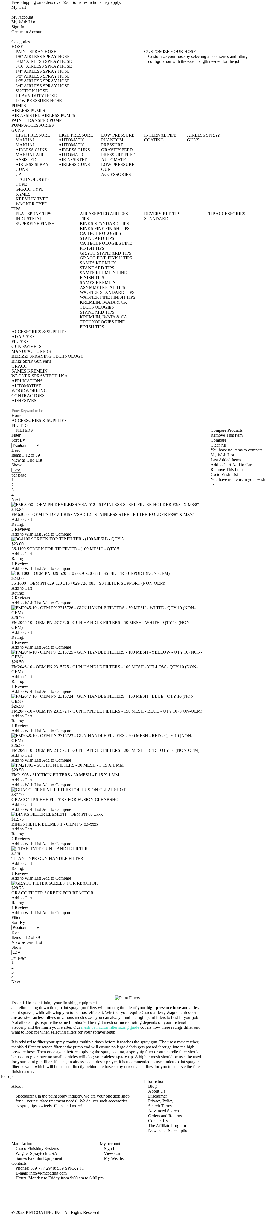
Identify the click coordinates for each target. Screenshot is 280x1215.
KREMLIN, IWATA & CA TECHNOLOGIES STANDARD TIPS (103, 307)
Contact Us (158, 1120)
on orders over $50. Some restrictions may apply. (66, 2)
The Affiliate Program (167, 1125)
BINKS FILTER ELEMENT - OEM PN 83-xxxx (54, 824)
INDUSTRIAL (29, 218)
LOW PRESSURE (118, 135)
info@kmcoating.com (48, 1173)
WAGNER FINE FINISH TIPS (107, 297)
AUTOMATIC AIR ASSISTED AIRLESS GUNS (74, 159)
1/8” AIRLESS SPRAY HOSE (43, 56)
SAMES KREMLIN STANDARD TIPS (98, 265)
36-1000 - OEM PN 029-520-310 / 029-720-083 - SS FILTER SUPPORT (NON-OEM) (88, 583)
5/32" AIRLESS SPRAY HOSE (44, 61)
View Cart (113, 1153)
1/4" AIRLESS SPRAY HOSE (43, 71)
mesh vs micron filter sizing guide (110, 1027)
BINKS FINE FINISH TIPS (105, 228)
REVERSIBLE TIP (161, 213)
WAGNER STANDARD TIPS (107, 292)
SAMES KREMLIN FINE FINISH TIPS (103, 275)
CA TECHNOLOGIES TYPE (33, 179)
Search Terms (160, 1106)
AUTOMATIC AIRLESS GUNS (74, 147)
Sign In (17, 27)
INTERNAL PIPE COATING (160, 137)
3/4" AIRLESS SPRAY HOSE (43, 86)
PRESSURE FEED (118, 154)
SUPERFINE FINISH (35, 223)
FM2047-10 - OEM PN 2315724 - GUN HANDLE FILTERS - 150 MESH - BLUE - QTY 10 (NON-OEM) (106, 711)
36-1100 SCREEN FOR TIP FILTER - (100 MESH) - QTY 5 (65, 548)
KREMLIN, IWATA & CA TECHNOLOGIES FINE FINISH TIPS (103, 322)
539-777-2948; (43, 1168)
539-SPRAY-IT (70, 1168)
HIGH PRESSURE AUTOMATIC (76, 137)
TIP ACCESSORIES (226, 213)
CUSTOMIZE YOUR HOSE (170, 51)
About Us (156, 1091)
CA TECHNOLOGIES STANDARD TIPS (100, 236)
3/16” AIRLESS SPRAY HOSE (44, 66)
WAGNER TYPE (31, 204)
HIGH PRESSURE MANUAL (33, 137)
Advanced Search (163, 1110)
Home (16, 415)
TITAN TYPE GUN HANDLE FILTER (47, 858)
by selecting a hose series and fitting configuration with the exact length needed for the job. (197, 59)
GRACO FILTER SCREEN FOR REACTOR (52, 893)
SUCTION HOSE (32, 90)
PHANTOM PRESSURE (112, 142)
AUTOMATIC (114, 159)
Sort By (18, 440)
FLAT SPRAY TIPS (33, 213)
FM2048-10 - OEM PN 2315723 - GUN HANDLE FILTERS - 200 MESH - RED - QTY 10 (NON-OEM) (105, 750)
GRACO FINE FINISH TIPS (106, 258)
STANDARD (156, 218)
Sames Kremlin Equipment (39, 1158)
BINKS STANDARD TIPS (104, 223)
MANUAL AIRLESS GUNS (31, 147)
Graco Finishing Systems (37, 1148)
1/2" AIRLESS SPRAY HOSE (43, 81)
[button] (26, 534)
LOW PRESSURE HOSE (39, 100)
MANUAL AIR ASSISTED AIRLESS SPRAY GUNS (32, 162)
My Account (22, 17)
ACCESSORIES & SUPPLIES (39, 420)
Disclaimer (157, 1096)
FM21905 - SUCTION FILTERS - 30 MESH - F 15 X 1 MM (65, 775)
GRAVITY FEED (117, 149)
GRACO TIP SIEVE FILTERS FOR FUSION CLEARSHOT (66, 799)
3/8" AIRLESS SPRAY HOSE (43, 76)
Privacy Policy (160, 1101)
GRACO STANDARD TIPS (105, 253)
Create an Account (27, 31)
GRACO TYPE (30, 189)
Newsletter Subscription (168, 1130)
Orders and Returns (165, 1115)
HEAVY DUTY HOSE (36, 95)
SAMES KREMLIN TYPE (32, 196)
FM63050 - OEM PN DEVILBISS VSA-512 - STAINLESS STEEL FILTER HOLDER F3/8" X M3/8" (103, 514)
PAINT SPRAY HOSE (36, 51)
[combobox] (34, 410)
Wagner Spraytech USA (36, 1153)
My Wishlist (114, 1158)
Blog (152, 1086)
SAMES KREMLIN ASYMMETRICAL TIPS (102, 285)
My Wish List (23, 22)
